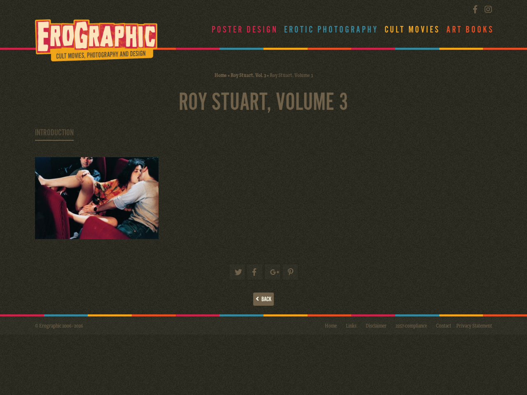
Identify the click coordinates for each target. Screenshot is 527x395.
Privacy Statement (474, 325)
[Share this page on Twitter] (237, 272)
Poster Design (245, 30)
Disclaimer (376, 325)
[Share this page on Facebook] (255, 272)
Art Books (470, 30)
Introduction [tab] (54, 133)
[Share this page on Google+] (272, 272)
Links (351, 325)
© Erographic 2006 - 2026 (59, 325)
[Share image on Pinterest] (290, 272)
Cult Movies (412, 30)
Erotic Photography (331, 30)
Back (265, 299)
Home (221, 75)
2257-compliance (411, 325)
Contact (443, 325)
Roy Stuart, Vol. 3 (248, 75)
